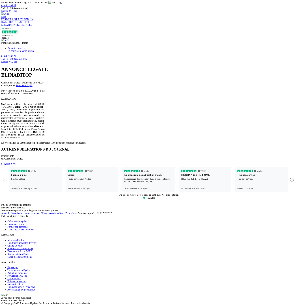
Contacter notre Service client (21, 287)
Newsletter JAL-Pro (17, 275)
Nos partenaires (15, 284)
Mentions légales (15, 240)
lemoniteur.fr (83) (24, 85)
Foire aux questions (16, 281)
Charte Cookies (15, 245)
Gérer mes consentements (19, 257)
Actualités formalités (17, 273)
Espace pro (12, 267)
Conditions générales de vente (22, 243)
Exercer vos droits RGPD (19, 251)
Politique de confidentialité (20, 248)
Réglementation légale (18, 254)
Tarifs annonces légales (18, 270)
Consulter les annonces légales (25, 213)
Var (74, 213)
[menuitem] (151, 48)
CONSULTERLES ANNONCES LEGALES (16, 23)
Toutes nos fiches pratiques (20, 229)
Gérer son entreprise (17, 224)
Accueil (5, 213)
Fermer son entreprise (17, 226)
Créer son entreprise (17, 221)
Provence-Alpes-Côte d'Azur (56, 213)
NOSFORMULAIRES (10, 18)
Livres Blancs (14, 278)
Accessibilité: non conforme (21, 289)
